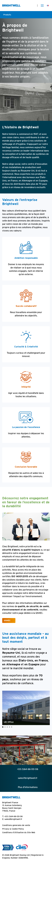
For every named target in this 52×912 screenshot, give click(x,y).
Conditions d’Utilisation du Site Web (18, 832)
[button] (2, 727)
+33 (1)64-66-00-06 (13, 816)
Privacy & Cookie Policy (13, 829)
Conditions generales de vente (16, 825)
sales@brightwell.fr (13, 819)
